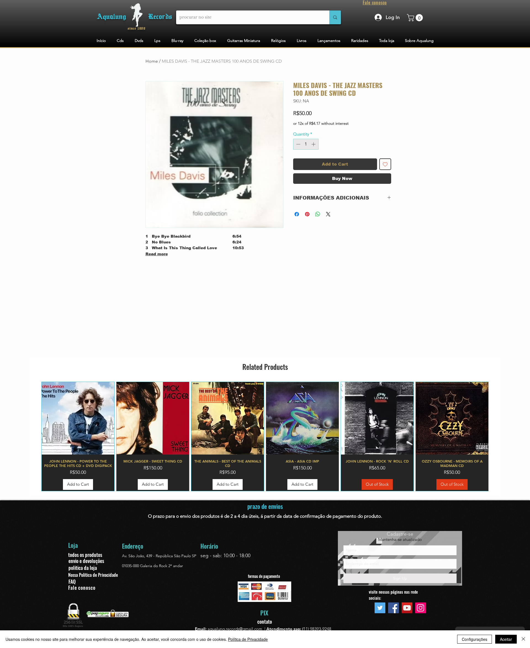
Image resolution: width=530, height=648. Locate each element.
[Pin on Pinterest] (307, 214)
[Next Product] (496, 436)
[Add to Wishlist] (385, 164)
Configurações (474, 639)
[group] (265, 436)
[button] (416, 17)
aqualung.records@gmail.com (235, 628)
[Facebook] (393, 607)
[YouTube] (407, 607)
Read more (156, 254)
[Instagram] (420, 607)
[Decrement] (297, 144)
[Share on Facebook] (296, 214)
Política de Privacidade (248, 639)
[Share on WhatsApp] (317, 214)
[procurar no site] (335, 17)
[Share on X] (328, 214)
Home (151, 61)
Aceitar (506, 639)
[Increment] (314, 144)
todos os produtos (85, 554)
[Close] (523, 639)
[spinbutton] (305, 144)
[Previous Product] (33, 436)
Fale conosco (82, 587)
